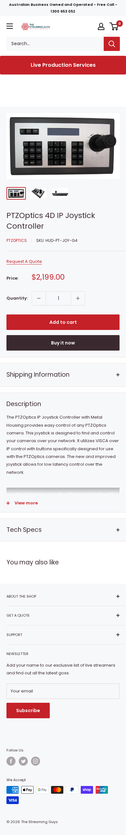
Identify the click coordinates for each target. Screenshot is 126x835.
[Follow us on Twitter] (23, 761)
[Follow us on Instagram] (35, 761)
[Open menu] (9, 26)
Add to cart (63, 322)
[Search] (112, 44)
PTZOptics (16, 240)
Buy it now (63, 343)
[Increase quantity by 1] (78, 298)
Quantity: (17, 298)
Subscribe (28, 710)
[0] (114, 26)
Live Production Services (63, 65)
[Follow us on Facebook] (11, 761)
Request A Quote (24, 261)
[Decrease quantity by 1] (39, 298)
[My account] (101, 26)
